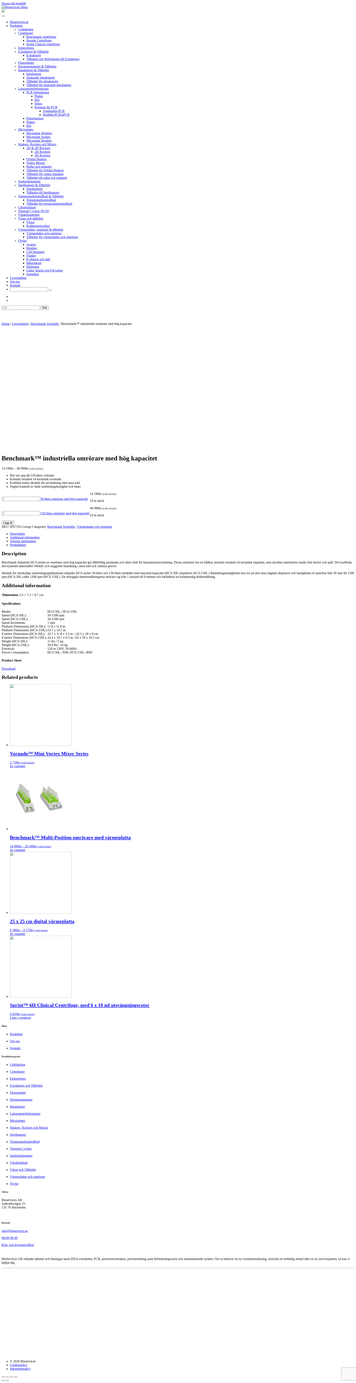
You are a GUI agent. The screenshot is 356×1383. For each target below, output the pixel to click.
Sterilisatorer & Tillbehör (34, 185)
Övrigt (22, 240)
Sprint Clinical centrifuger (43, 44)
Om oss (15, 281)
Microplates (25, 129)
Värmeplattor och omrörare (44, 233)
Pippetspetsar (34, 118)
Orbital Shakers (36, 159)
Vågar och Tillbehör (23, 1169)
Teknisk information (23, 541)
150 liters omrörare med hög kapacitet (64, 513)
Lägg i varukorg (20, 1017)
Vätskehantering (28, 215)
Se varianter (17, 766)
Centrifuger (25, 33)
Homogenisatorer (21, 1099)
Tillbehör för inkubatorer (42, 81)
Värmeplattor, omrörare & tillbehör (40, 229)
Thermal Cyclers (21, 1148)
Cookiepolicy (18, 1365)
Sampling (32, 274)
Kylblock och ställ (38, 259)
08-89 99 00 (10, 1238)
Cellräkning (25, 29)
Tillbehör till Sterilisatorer (42, 192)
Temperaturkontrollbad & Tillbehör (41, 196)
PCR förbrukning (37, 92)
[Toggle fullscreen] (11, 1376)
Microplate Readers (39, 140)
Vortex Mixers (35, 163)
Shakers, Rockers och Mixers (37, 144)
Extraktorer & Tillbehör (33, 51)
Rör (37, 100)
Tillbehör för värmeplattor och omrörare (52, 237)
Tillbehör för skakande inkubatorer (48, 85)
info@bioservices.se (15, 1231)
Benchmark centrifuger (41, 37)
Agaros (31, 244)
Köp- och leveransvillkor (18, 1245)
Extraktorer (33, 55)
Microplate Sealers (38, 137)
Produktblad (18, 545)
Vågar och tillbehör (30, 218)
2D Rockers (42, 151)
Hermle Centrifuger (39, 40)
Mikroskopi (33, 263)
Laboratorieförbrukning (33, 88)
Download (8, 668)
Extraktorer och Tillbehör (26, 1085)
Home (6, 324)
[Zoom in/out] (15, 1376)
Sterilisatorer (34, 189)
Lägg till (8, 522)
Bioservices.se (19, 22)
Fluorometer (26, 62)
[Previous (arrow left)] (3, 1380)
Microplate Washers (39, 133)
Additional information (25, 537)
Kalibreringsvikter (38, 226)
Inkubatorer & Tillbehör (33, 70)
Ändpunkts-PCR (54, 111)
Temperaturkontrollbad (41, 200)
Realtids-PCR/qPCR (56, 114)
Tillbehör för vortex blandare (45, 174)
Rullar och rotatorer (39, 166)
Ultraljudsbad (27, 207)
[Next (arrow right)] (7, 1380)
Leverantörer (18, 278)
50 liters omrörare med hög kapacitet (64, 499)
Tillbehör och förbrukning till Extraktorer (53, 59)
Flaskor (31, 255)
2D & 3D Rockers (38, 148)
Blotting (31, 248)
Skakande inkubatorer (40, 77)
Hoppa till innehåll (14, 3)
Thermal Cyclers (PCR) (33, 211)
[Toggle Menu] (3, 16)
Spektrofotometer (29, 181)
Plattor (39, 96)
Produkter (16, 25)
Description (17, 533)
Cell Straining (35, 252)
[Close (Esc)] (3, 1376)
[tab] (182, 534)
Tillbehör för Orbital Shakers (45, 170)
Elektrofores (26, 48)
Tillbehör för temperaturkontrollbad (49, 203)
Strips (38, 103)
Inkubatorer (33, 74)
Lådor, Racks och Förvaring (44, 270)
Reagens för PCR (46, 107)
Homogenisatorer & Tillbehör (37, 66)
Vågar (30, 222)
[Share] (7, 1376)
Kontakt (15, 285)
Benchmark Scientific (45, 324)
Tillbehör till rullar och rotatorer (46, 177)
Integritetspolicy (20, 1368)
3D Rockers (42, 155)
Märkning (32, 266)
